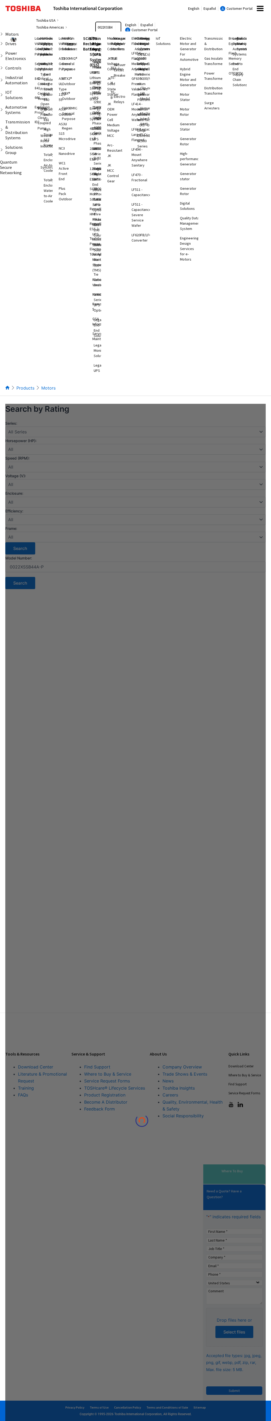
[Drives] (2, 43)
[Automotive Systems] (2, 109)
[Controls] (2, 68)
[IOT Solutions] (2, 95)
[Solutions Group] (2, 150)
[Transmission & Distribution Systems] (2, 129)
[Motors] (2, 34)
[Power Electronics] (2, 55)
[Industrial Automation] (2, 80)
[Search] (118, 27)
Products (25, 388)
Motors (48, 388)
